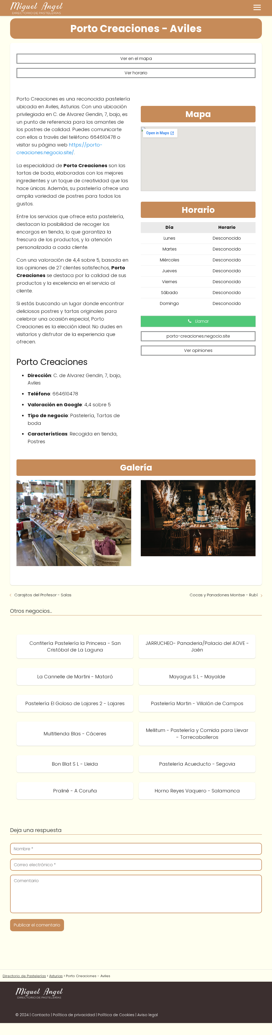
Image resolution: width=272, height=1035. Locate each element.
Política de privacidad (74, 1014)
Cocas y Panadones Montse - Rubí (224, 595)
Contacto (41, 1014)
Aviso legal (147, 1014)
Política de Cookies (116, 1014)
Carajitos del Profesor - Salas (42, 595)
